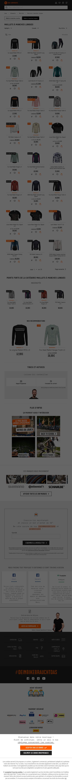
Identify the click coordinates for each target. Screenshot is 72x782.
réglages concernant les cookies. (36, 742)
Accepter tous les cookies (34, 747)
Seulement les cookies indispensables (36, 753)
